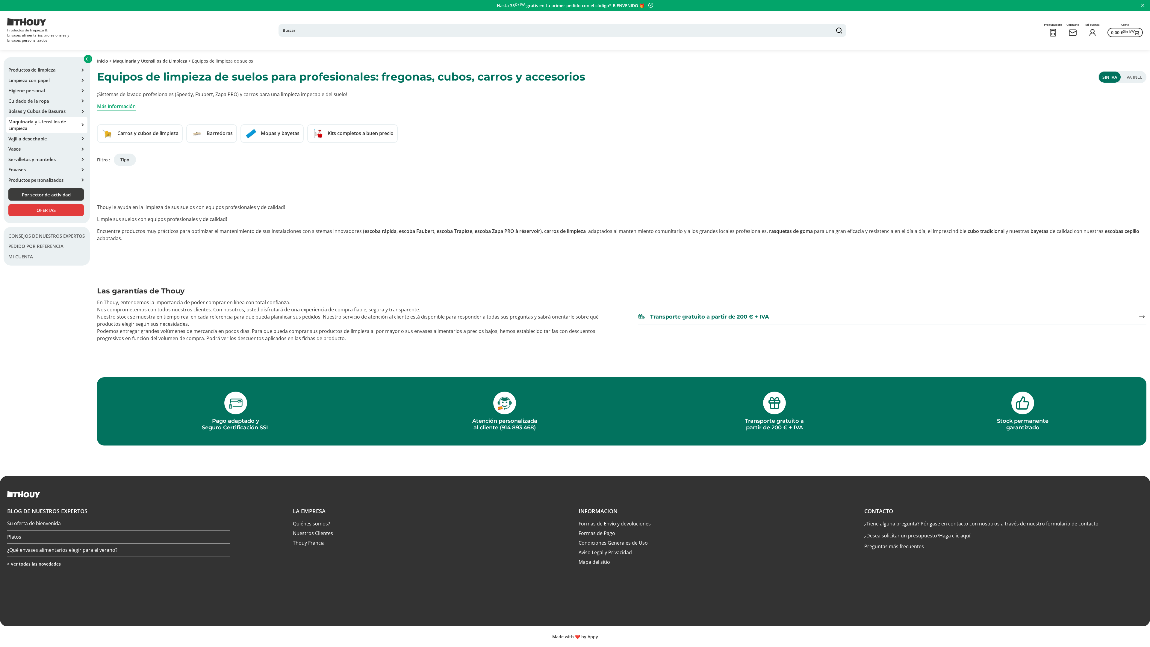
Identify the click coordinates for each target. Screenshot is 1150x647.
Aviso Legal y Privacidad (605, 552)
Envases (17, 169)
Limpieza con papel (29, 80)
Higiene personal (26, 90)
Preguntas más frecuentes (894, 546)
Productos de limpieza (32, 70)
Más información (116, 106)
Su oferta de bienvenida (34, 524)
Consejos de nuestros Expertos (46, 236)
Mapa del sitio (594, 562)
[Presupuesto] (1053, 32)
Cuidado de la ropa (28, 101)
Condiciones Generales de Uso (613, 543)
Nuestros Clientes (313, 533)
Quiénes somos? (311, 523)
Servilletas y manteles (32, 159)
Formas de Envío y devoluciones (615, 523)
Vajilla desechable (27, 139)
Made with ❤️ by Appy (575, 637)
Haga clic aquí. (955, 535)
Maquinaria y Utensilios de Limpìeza (37, 125)
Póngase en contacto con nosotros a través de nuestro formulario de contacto (1009, 523)
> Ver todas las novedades (34, 564)
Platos (14, 537)
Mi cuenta (20, 257)
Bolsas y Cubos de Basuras (37, 111)
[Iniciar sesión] (1092, 32)
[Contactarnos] (1073, 32)
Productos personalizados (35, 180)
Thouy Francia (309, 543)
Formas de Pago (597, 533)
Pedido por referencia (35, 246)
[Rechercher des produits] (839, 30)
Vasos (14, 149)
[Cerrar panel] (1143, 5)
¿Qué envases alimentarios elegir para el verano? (62, 550)
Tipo (124, 160)
